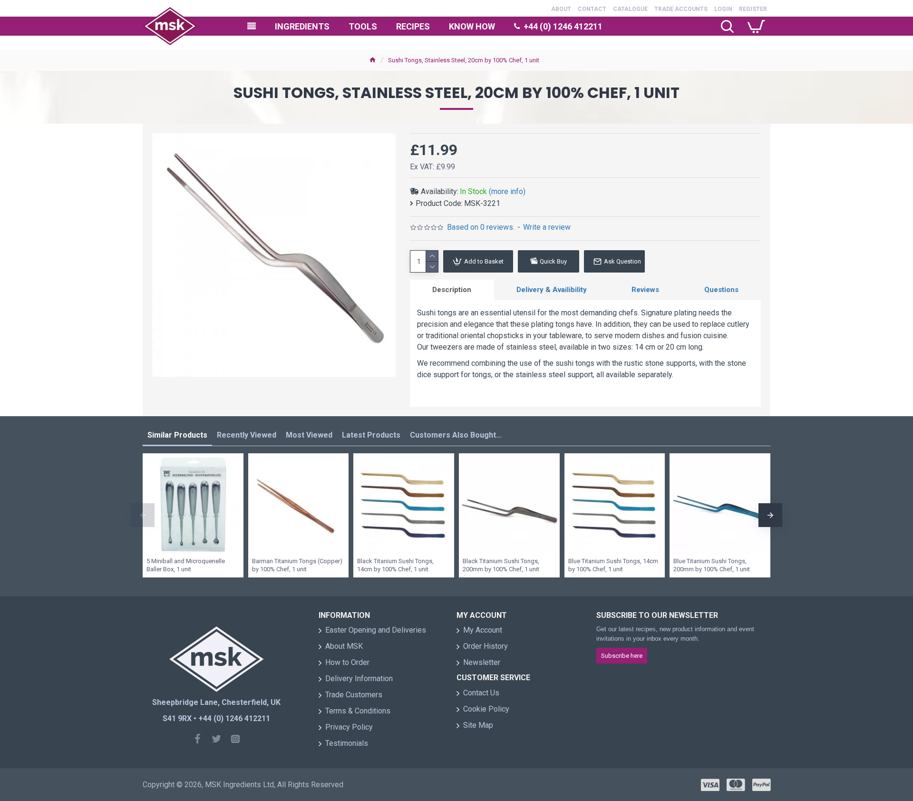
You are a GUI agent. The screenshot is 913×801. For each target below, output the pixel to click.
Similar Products (177, 435)
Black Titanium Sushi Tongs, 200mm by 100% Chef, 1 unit (501, 565)
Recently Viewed (246, 435)
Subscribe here (621, 655)
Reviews (645, 289)
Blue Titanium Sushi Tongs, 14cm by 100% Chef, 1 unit (613, 565)
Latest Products (371, 435)
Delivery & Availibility (551, 289)
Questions (721, 289)
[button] (143, 515)
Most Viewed (309, 435)
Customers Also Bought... (456, 435)
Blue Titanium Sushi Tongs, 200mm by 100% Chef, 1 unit (711, 565)
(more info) (507, 191)
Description (451, 289)
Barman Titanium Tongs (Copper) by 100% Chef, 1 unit (297, 565)
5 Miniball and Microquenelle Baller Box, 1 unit (185, 565)
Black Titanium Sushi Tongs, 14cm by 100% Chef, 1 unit (395, 565)
